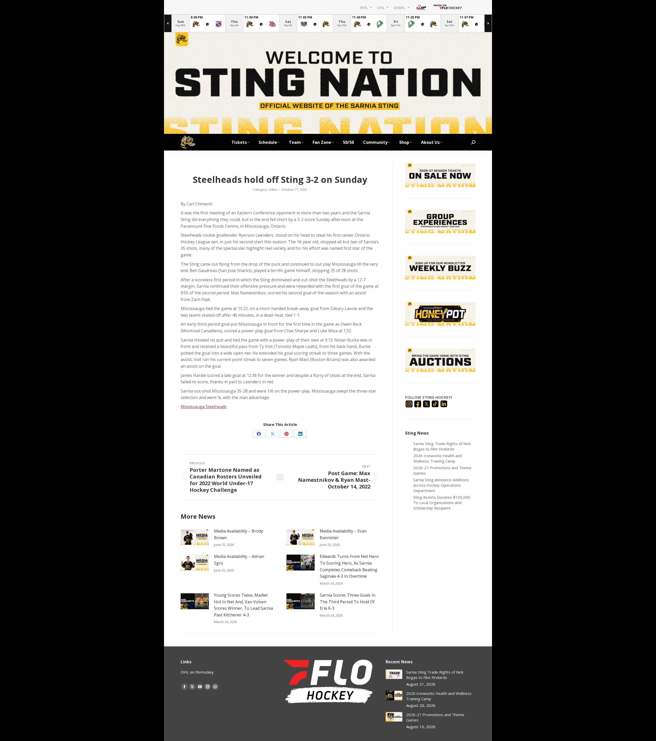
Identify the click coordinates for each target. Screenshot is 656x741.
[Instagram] (409, 403)
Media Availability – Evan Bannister (343, 534)
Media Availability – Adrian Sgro (239, 560)
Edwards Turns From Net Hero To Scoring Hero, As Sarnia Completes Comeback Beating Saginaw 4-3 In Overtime (349, 566)
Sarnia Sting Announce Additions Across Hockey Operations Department (441, 485)
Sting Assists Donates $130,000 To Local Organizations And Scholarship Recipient (441, 502)
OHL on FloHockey (197, 672)
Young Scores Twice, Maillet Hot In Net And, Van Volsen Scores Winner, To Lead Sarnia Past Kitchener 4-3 (243, 605)
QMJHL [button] (400, 7)
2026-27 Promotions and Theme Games (442, 470)
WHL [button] (364, 7)
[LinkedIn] (444, 403)
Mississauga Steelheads (204, 406)
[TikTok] (435, 403)
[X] (427, 403)
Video (273, 189)
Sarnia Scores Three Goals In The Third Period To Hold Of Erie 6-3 (347, 601)
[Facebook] (418, 403)
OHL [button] (381, 7)
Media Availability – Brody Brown (238, 534)
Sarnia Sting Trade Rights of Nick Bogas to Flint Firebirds (441, 446)
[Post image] (195, 537)
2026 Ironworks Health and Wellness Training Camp (437, 458)
